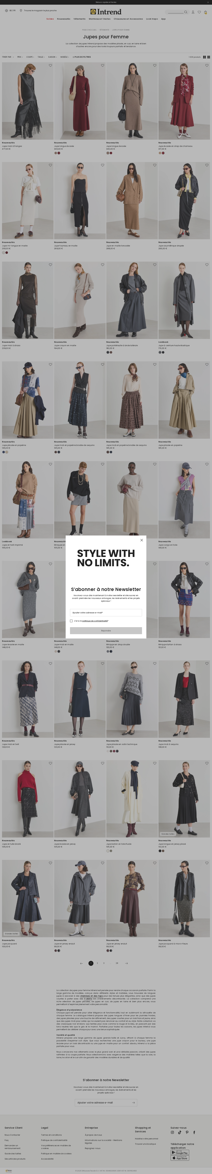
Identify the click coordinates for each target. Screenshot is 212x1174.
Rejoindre (106, 630)
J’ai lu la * (91, 621)
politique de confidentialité (95, 621)
